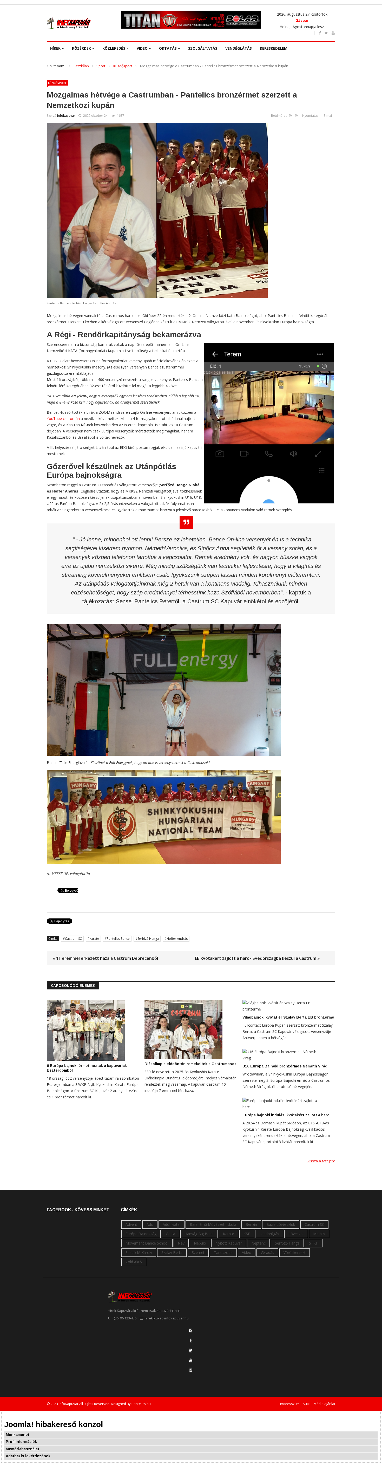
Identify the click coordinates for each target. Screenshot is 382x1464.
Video (142, 48)
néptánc (258, 1243)
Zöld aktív (134, 1261)
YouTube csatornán (64, 418)
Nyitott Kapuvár (228, 1243)
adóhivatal (171, 1224)
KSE (246, 1233)
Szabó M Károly (139, 1252)
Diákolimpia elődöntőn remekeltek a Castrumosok (190, 1064)
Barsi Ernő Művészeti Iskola (213, 1224)
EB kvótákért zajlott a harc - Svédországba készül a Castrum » (257, 958)
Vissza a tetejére (321, 1160)
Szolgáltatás (202, 48)
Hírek (55, 48)
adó (150, 1224)
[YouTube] (190, 1360)
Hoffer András (177, 938)
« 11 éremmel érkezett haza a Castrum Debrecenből (105, 958)
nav (181, 1243)
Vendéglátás (238, 48)
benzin (251, 1224)
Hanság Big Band (199, 1233)
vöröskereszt (295, 1252)
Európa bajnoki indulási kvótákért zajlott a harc (285, 1115)
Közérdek (81, 48)
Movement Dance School (147, 1243)
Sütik (307, 1403)
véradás (267, 1252)
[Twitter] (190, 1350)
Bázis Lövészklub (280, 1224)
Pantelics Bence (118, 938)
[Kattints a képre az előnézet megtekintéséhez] (191, 210)
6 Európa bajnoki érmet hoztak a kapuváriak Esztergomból (87, 1068)
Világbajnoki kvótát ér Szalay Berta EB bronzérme (288, 1017)
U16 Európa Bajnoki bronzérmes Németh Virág (284, 1066)
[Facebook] (191, 1340)
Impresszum (290, 1403)
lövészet (296, 1233)
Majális (319, 1233)
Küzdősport (57, 83)
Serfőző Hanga (148, 938)
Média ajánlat (324, 1403)
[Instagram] (190, 1370)
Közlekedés (113, 48)
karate (94, 938)
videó (246, 1252)
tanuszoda (223, 1252)
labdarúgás (269, 1233)
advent (131, 1224)
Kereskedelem (273, 48)
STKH (313, 1243)
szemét (198, 1252)
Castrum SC (73, 938)
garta (170, 1233)
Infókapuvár (66, 115)
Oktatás (168, 48)
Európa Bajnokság (141, 1233)
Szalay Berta (171, 1252)
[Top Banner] (191, 20)
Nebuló (200, 1243)
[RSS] (190, 1330)
